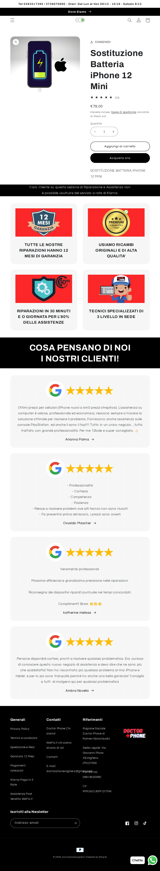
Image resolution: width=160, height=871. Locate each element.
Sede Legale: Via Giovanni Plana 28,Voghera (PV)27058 (94, 755)
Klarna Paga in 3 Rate (21, 782)
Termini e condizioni (23, 738)
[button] (12, 20)
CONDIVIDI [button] (103, 42)
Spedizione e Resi (22, 747)
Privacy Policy (19, 728)
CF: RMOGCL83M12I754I (97, 789)
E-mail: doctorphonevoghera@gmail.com (69, 769)
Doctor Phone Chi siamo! (58, 731)
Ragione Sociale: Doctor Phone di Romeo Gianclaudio (96, 733)
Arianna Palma (77, 439)
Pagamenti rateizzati (18, 768)
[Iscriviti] (75, 823)
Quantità (96, 123)
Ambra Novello (77, 691)
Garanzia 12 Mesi (22, 756)
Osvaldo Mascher (77, 523)
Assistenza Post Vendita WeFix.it (21, 796)
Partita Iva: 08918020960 (92, 775)
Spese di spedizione (123, 112)
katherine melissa (77, 612)
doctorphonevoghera (73, 857)
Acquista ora (120, 158)
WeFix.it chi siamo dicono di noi (58, 745)
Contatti (52, 757)
